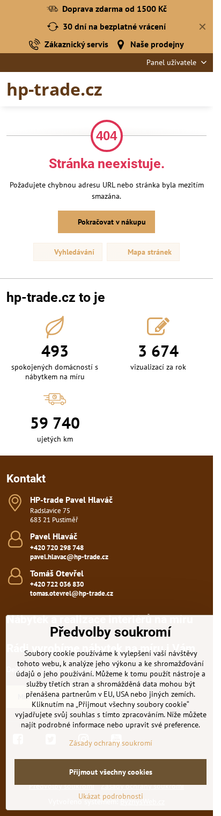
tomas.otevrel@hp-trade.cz (71, 593)
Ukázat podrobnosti (110, 796)
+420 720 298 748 (57, 547)
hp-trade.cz (54, 89)
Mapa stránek (149, 252)
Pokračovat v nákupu (111, 222)
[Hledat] (148, 89)
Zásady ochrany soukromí (110, 743)
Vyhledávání (73, 252)
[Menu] (200, 89)
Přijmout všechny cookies (110, 772)
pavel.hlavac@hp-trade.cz (69, 556)
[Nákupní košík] (174, 89)
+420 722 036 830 (57, 584)
